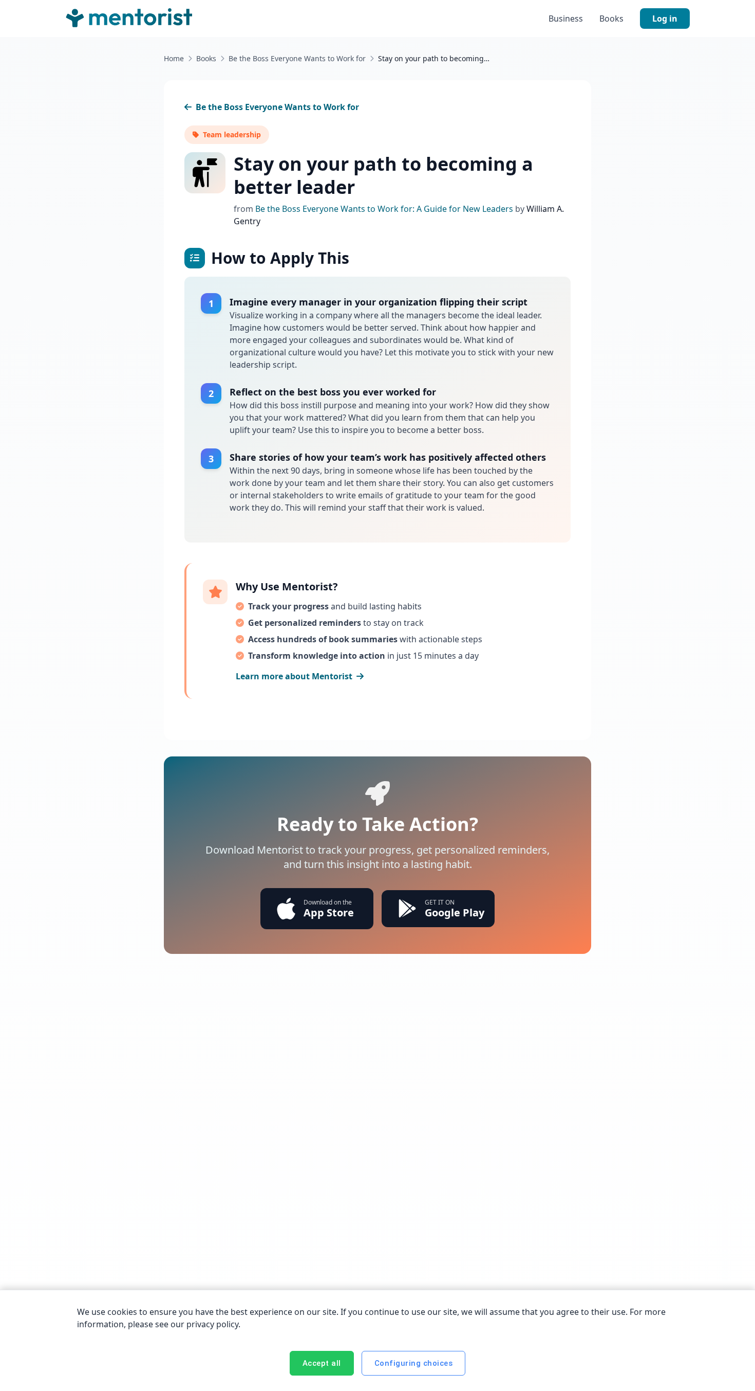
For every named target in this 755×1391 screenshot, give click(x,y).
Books (611, 18)
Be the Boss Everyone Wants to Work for (297, 58)
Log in (664, 18)
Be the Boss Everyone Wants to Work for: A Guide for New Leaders (385, 208)
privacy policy (212, 1324)
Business (566, 18)
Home (174, 58)
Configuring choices (413, 1363)
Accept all (322, 1363)
